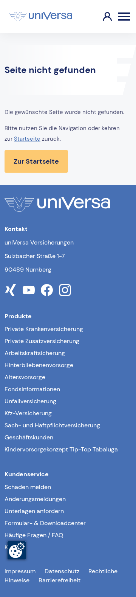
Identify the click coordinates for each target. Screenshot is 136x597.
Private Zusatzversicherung (42, 341)
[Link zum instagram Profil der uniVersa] (65, 290)
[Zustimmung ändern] (17, 550)
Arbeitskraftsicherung (35, 353)
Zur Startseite (36, 161)
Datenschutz (62, 571)
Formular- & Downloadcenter (45, 523)
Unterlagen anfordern (34, 511)
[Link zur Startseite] (40, 16)
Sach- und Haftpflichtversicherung (52, 425)
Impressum (20, 571)
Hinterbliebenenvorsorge (39, 365)
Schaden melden (28, 487)
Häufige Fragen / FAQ (34, 535)
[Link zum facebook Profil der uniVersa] (47, 290)
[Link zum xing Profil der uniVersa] (11, 290)
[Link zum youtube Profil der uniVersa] (29, 290)
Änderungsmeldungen (35, 499)
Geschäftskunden (29, 437)
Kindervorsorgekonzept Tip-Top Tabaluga (61, 449)
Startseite (27, 139)
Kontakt (15, 547)
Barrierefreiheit (59, 580)
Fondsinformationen (32, 389)
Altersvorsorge (25, 377)
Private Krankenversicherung (44, 329)
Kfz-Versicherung (28, 413)
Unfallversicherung (30, 401)
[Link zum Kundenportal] (101, 16)
